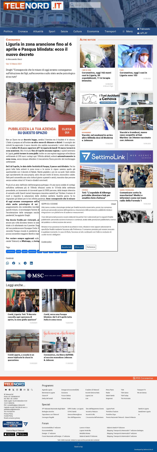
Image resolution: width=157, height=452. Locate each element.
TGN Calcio (124, 393)
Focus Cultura (66, 395)
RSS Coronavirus (144, 378)
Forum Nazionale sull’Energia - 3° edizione (56, 436)
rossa (39, 251)
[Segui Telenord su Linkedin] (21, 390)
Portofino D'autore (112, 411)
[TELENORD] (14, 384)
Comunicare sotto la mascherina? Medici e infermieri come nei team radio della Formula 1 (133, 196)
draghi (57, 251)
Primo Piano (110, 390)
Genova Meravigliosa (75, 414)
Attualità (38, 31)
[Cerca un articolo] (32, 390)
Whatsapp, (26, 241)
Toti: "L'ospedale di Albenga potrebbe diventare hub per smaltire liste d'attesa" (96, 195)
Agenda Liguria (47, 390)
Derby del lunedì (47, 398)
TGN (122, 390)
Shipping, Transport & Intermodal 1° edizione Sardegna (125, 430)
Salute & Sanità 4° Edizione (116, 427)
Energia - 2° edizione (49, 433)
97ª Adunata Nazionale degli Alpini (53, 409)
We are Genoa (141, 393)
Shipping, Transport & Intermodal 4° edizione (122, 436)
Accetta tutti (66, 247)
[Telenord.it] (15, 424)
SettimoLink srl (148, 449)
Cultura (77, 31)
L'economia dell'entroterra (94, 417)
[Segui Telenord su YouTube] (6, 390)
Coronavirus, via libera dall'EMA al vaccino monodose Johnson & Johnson (58, 357)
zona (51, 251)
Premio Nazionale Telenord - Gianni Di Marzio (121, 417)
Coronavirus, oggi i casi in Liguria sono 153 (133, 74)
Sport (52, 31)
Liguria (25, 251)
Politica (8, 31)
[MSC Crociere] (40, 275)
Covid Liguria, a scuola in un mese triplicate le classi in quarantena (21, 357)
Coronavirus (13, 39)
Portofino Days (111, 414)
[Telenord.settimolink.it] (40, 130)
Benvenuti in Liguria (48, 393)
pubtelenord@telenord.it (12, 409)
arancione (32, 251)
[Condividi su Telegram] (25, 263)
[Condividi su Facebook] (14, 263)
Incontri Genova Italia (92, 393)
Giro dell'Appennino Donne (95, 409)
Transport (110, 31)
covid (18, 251)
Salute (64, 31)
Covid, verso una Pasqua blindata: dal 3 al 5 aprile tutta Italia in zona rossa (58, 317)
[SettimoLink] (116, 156)
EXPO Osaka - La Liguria (75, 409)
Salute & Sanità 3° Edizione (88, 436)
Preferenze (91, 247)
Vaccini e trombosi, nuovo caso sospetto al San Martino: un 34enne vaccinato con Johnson (135, 136)
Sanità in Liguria (143, 409)
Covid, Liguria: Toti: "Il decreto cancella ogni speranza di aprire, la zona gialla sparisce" (22, 317)
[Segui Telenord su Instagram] (17, 390)
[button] (127, 31)
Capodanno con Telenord (50, 414)
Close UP (45, 395)
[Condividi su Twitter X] (19, 263)
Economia (93, 31)
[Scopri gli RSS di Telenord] (28, 390)
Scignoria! (109, 398)
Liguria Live (89, 395)
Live (87, 398)
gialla (45, 251)
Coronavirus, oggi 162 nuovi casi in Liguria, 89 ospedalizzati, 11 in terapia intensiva (96, 76)
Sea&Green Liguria (144, 411)
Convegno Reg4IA (48, 417)
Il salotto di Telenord (92, 390)
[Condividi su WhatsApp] (8, 263)
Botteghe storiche (48, 411)
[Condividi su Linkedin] (31, 263)
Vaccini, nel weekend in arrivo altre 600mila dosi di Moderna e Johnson (97, 138)
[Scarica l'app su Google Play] (22, 434)
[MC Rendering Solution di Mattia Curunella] (116, 99)
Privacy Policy (8, 414)
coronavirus (10, 251)
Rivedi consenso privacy (12, 418)
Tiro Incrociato (126, 398)
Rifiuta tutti (79, 247)
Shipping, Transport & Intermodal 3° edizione (122, 433)
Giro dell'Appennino (74, 417)
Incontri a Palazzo (92, 411)
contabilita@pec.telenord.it (16, 405)
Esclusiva (64, 393)
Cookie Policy (8, 416)
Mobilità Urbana (85, 433)
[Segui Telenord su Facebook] (9, 390)
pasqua (63, 251)
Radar (108, 393)
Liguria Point (110, 409)
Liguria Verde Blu (85, 430)
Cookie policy (46, 242)
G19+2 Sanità (72, 411)
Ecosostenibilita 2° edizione (51, 427)
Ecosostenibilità (47, 430)
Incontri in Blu (90, 414)
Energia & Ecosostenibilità (70, 390)
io (139, 414)
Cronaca (23, 31)
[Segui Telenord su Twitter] (13, 390)
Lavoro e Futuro (85, 427)
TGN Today (124, 395)
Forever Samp (66, 398)
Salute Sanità (110, 395)
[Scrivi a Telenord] (24, 390)
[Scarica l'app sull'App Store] (9, 434)
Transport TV (141, 390)
